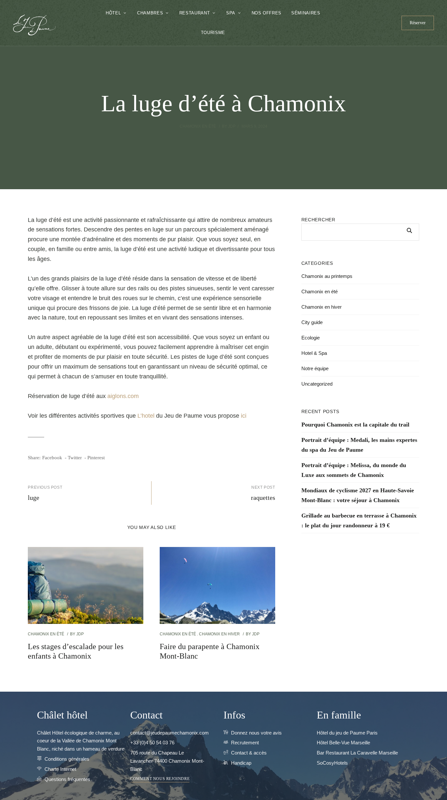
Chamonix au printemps (326, 276)
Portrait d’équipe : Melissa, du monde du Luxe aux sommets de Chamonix (353, 470)
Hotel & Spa (314, 353)
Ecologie (310, 337)
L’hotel (145, 415)
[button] (418, 23)
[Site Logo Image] (34, 24)
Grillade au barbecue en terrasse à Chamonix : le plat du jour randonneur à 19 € (359, 520)
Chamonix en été (198, 126)
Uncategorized (316, 384)
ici (243, 415)
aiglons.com (123, 396)
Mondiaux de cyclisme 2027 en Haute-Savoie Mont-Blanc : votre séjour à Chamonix (357, 495)
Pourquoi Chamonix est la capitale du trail (355, 424)
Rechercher (318, 219)
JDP (232, 126)
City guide (312, 322)
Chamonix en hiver (219, 634)
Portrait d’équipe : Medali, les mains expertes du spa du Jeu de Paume (359, 445)
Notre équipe (315, 368)
